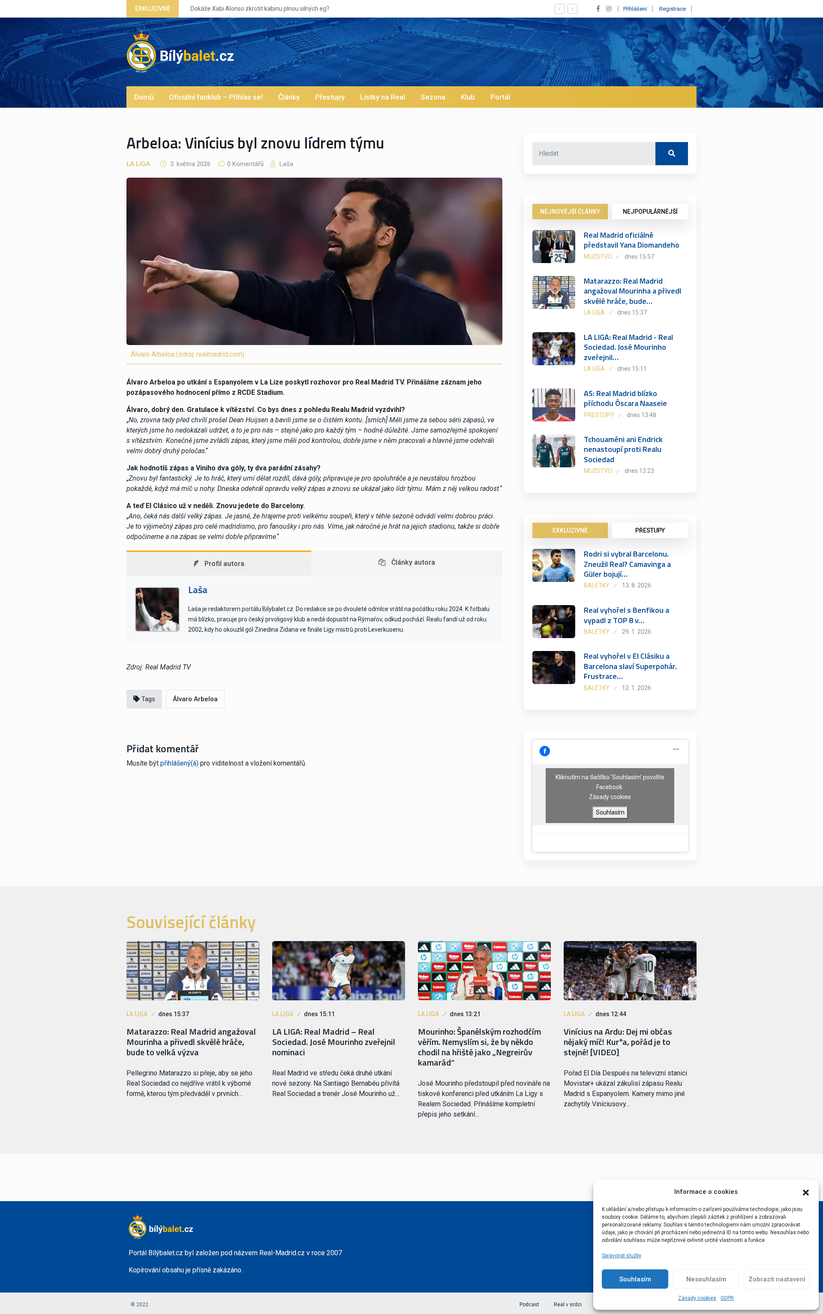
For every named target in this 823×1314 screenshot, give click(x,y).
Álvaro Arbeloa (195, 699)
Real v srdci (568, 1305)
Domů (143, 97)
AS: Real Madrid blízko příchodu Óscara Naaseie (625, 398)
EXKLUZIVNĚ (570, 530)
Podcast (529, 1305)
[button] (806, 1191)
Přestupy (330, 97)
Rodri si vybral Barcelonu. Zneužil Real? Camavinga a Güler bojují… (627, 564)
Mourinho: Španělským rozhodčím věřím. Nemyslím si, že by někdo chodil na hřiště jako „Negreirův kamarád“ (479, 1047)
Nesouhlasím (706, 1279)
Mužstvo (598, 256)
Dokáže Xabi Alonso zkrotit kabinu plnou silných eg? (257, 8)
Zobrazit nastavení (776, 1279)
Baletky (597, 585)
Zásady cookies (697, 1298)
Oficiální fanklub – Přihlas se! (216, 97)
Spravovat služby (621, 1256)
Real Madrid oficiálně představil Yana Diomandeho (631, 240)
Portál (500, 97)
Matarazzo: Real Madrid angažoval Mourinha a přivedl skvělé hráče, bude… (632, 291)
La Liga (138, 164)
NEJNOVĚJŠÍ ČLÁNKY (570, 211)
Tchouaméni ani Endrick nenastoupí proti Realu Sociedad (623, 449)
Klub (468, 97)
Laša (285, 164)
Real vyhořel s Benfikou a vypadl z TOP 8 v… (626, 615)
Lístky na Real (382, 97)
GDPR (727, 1298)
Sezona (433, 97)
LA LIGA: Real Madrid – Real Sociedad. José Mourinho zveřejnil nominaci (333, 1041)
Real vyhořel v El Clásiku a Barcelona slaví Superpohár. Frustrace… (630, 666)
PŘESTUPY (650, 530)
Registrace (672, 9)
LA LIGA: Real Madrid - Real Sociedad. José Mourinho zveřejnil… (628, 347)
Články (289, 97)
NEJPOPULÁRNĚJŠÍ (650, 211)
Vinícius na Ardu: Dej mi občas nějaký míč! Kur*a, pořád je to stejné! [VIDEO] (618, 1041)
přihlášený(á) (179, 763)
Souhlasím (635, 1279)
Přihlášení (635, 9)
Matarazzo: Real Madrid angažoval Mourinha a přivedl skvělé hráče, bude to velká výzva (191, 1041)
